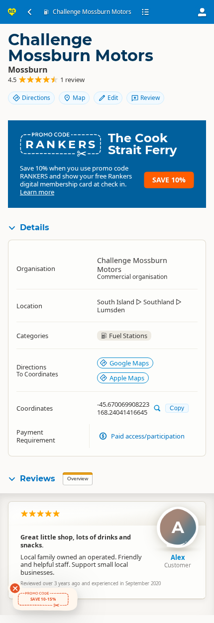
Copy (177, 408)
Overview (77, 478)
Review (150, 97)
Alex (178, 557)
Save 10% (169, 179)
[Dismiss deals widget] (15, 588)
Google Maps (129, 362)
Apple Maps (126, 377)
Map (79, 97)
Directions (36, 97)
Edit (112, 97)
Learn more (37, 191)
